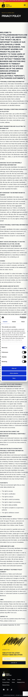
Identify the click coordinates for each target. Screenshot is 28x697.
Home (3, 679)
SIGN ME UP (14, 662)
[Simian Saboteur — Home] (7, 5)
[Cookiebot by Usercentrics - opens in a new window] (20, 317)
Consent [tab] (5, 321)
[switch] (24, 352)
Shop (8, 679)
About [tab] (23, 321)
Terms (13, 682)
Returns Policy (5, 685)
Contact (19, 679)
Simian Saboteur (10, 695)
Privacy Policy (5, 682)
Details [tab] (14, 321)
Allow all (14, 368)
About (13, 679)
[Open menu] (24, 5)
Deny (14, 378)
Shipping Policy (21, 682)
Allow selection (14, 373)
